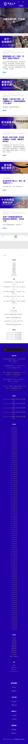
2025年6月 (14, 452)
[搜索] (18, 2)
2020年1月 (14, 568)
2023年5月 (14, 503)
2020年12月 (14, 550)
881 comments (14, 322)
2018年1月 (14, 617)
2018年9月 (14, 600)
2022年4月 (14, 529)
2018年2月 (14, 615)
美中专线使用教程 (13, 310)
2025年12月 (14, 444)
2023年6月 (14, 501)
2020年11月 (14, 552)
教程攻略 (15, 52)
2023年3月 (14, 507)
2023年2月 (14, 509)
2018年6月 (14, 607)
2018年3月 (14, 613)
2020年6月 (14, 560)
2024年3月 (14, 482)
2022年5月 (14, 527)
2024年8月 (14, 472)
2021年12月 (14, 533)
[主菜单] (23, 2)
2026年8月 (14, 427)
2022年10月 (14, 517)
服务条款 (14, 729)
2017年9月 (14, 625)
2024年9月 (14, 470)
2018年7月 (14, 604)
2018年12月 (14, 594)
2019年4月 (14, 586)
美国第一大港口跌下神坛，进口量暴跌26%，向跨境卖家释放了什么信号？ (14, 101)
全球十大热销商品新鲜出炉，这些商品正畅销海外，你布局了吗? (13, 219)
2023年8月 (14, 497)
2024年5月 (14, 478)
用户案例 (14, 272)
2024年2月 (14, 484)
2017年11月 (14, 621)
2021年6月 (14, 537)
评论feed (14, 669)
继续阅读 (4, 72)
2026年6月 (14, 432)
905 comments (14, 319)
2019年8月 (14, 578)
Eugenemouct (9, 332)
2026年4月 (14, 436)
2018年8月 (14, 602)
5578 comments (14, 312)
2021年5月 (14, 539)
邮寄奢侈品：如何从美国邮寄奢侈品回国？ (13, 317)
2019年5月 (14, 584)
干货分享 (11, 52)
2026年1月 (14, 442)
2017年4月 (14, 629)
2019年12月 (14, 570)
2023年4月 (14, 505)
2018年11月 (14, 596)
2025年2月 (14, 460)
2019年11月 (14, 572)
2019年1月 (14, 592)
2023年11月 (14, 491)
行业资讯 (7, 53)
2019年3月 (14, 588)
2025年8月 (14, 448)
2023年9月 (14, 495)
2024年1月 (14, 486)
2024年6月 (14, 476)
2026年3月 (14, 438)
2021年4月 (14, 541)
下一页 (25, 236)
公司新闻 (4, 52)
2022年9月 (14, 519)
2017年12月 (14, 619)
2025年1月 (14, 462)
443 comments (14, 325)
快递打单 (14, 691)
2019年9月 (14, 576)
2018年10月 (14, 598)
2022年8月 (14, 521)
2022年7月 (14, 523)
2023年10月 (14, 493)
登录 (14, 665)
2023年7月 (14, 499)
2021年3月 (14, 543)
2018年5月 (14, 609)
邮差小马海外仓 (14, 275)
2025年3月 (14, 458)
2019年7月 (14, 580)
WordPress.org (14, 671)
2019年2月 (14, 590)
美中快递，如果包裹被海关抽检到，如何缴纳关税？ (13, 314)
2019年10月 (14, 574)
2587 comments (14, 315)
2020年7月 (14, 558)
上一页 (2, 236)
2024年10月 (14, 468)
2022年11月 (14, 515)
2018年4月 (14, 611)
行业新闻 (14, 715)
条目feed (14, 667)
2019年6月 (14, 582)
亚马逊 (14, 262)
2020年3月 (14, 564)
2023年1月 (14, 511)
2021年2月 (14, 545)
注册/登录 (21, 5)
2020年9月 (14, 554)
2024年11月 (14, 466)
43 (17, 236)
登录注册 (14, 705)
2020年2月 (14, 566)
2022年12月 (14, 513)
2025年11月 (14, 446)
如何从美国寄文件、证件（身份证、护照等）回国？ (13, 321)
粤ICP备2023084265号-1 (19, 739)
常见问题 (8, 52)
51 (14, 239)
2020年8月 (14, 556)
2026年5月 (14, 434)
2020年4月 (14, 562)
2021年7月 (14, 535)
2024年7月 (14, 474)
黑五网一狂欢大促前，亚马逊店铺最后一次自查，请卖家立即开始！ (13, 139)
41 (13, 236)
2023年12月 (14, 489)
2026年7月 (14, 430)
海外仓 (14, 687)
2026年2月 (14, 440)
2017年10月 (14, 623)
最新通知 (18, 52)
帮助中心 (14, 733)
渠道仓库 (22, 52)
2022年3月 (14, 531)
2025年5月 (14, 454)
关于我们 (14, 701)
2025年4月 (14, 456)
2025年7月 (14, 450)
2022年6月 (14, 525)
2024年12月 (14, 464)
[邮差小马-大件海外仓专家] (9, 4)
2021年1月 (14, 548)
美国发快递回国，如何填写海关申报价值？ (13, 324)
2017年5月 (14, 627)
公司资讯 (14, 719)
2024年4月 (14, 480)
